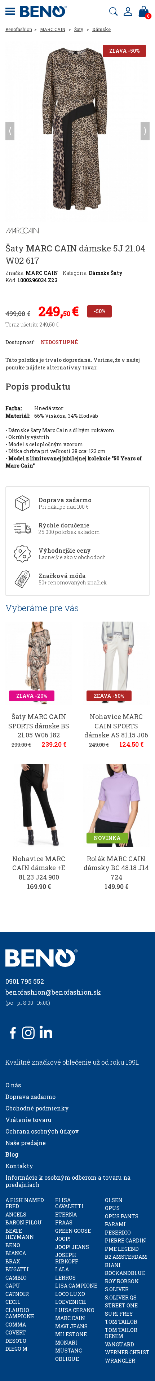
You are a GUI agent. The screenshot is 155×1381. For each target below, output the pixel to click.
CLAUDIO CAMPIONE (19, 1313)
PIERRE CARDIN (125, 1240)
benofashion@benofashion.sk (53, 992)
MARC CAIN (52, 29)
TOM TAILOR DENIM (121, 1333)
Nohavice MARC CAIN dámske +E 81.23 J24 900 (39, 867)
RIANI (113, 1265)
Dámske (101, 29)
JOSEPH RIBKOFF (66, 1258)
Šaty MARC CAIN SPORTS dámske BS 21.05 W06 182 (38, 725)
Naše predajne (25, 1143)
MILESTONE (71, 1334)
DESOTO (15, 1340)
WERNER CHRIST (127, 1352)
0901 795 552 (24, 981)
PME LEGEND (122, 1248)
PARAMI (115, 1224)
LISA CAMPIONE (76, 1285)
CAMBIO (16, 1277)
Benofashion (18, 29)
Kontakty (19, 1166)
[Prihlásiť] (128, 11)
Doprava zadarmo (30, 1096)
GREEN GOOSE (73, 1230)
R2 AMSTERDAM (126, 1256)
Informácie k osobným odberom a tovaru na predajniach (67, 1181)
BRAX (12, 1261)
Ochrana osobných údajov (42, 1131)
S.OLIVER (117, 1289)
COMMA (15, 1324)
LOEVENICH (70, 1301)
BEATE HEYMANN (19, 1234)
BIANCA (15, 1253)
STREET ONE (121, 1305)
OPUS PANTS (121, 1216)
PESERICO (118, 1232)
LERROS (65, 1277)
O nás (13, 1085)
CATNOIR (17, 1293)
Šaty (78, 29)
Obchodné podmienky (37, 1108)
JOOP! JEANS (72, 1247)
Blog (11, 1154)
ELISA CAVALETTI (69, 1203)
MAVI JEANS (71, 1326)
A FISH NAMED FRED (24, 1203)
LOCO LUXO (70, 1293)
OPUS (112, 1208)
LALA (62, 1269)
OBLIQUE (67, 1358)
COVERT (15, 1332)
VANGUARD (119, 1344)
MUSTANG (68, 1350)
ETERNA (66, 1214)
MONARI (66, 1342)
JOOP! (62, 1238)
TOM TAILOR (121, 1321)
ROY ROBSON (122, 1281)
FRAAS (63, 1222)
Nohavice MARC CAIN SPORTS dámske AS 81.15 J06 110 (116, 730)
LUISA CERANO (74, 1310)
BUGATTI (17, 1269)
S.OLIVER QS (121, 1297)
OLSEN (114, 1200)
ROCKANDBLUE (125, 1273)
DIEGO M (16, 1348)
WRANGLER (120, 1360)
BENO (12, 1245)
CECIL (13, 1301)
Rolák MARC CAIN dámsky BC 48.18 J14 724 (116, 867)
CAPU (12, 1285)
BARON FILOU (23, 1222)
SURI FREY (119, 1313)
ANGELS (15, 1214)
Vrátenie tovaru (28, 1119)
